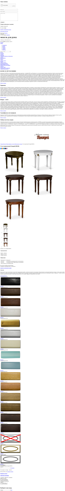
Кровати (1, 58)
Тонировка (2, 275)
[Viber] (6, 148)
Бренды (1, 52)
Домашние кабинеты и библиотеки (6, 56)
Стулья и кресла (3, 60)
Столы (1, 59)
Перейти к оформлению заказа (5, 29)
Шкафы (1, 61)
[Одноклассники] (2, 148)
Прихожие (2, 55)
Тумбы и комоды (3, 62)
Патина (5, 275)
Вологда (6, 33)
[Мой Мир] (3, 148)
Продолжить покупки (4, 31)
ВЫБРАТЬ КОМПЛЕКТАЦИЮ (5, 268)
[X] (5, 148)
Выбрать (1, 286)
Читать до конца (3, 83)
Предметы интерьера (4, 63)
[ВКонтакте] (1, 148)
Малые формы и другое (4, 64)
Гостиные (2, 53)
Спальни (1, 54)
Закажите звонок (10, 471)
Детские (1, 57)
